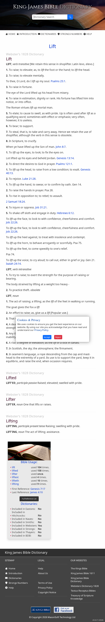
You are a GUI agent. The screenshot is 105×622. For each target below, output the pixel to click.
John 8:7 (61, 147)
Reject (58, 337)
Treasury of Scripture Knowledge (82, 597)
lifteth (15, 480)
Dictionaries (48, 34)
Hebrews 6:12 (65, 213)
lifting (15, 484)
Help (89, 34)
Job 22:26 (11, 222)
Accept (47, 337)
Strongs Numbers (71, 34)
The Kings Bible (79, 568)
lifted (15, 470)
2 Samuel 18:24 (15, 201)
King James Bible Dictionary (80, 579)
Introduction (28, 34)
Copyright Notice (47, 592)
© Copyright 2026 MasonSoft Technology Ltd (52, 617)
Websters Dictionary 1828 (85, 586)
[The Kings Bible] (41, 609)
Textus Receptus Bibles (83, 590)
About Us (43, 573)
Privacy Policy (45, 587)
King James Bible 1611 (83, 573)
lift (13, 467)
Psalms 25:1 (58, 81)
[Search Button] (70, 17)
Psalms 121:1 (64, 164)
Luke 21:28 (29, 179)
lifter (14, 473)
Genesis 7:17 (37, 488)
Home (11, 34)
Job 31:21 (41, 207)
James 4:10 (36, 492)
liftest (15, 477)
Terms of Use (45, 582)
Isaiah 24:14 (13, 263)
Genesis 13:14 (65, 158)
